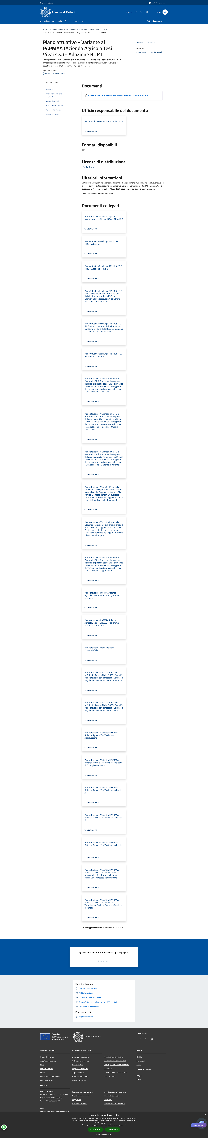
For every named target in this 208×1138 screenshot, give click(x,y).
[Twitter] (140, 12)
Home (45, 29)
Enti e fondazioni (46, 1068)
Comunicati (140, 1061)
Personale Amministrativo (49, 1076)
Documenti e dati (72, 29)
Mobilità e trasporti (79, 1080)
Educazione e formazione (113, 1057)
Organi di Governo (47, 1057)
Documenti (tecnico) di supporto (93, 29)
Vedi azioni (151, 43)
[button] (104, 1134)
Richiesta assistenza (79, 1103)
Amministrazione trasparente (115, 1092)
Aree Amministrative (48, 1061)
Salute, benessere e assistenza (115, 1072)
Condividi (140, 43)
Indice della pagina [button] (52, 82)
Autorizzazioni (109, 1076)
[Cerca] (165, 12)
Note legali (108, 1099)
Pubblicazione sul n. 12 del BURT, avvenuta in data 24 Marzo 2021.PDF (118, 95)
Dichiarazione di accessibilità (114, 1103)
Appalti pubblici (78, 1072)
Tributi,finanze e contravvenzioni (116, 1064)
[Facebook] (135, 12)
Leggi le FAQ (76, 1099)
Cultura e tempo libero (80, 1061)
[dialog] (104, 1125)
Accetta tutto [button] (95, 1129)
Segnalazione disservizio (81, 1095)
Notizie (139, 1057)
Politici (42, 1072)
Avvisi (138, 1064)
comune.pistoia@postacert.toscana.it (54, 1111)
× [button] (205, 1114)
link (125, 1125)
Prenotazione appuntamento (82, 1092)
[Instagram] (146, 12)
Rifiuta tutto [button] (113, 1129)
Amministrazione (56, 29)
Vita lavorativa (77, 1064)
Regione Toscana (46, 3)
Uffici (42, 1064)
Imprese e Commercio (80, 1068)
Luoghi (138, 1075)
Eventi (138, 1079)
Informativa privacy (111, 1095)
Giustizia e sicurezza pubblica (115, 1060)
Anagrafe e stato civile (80, 1057)
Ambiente (108, 1068)
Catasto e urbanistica (80, 1076)
